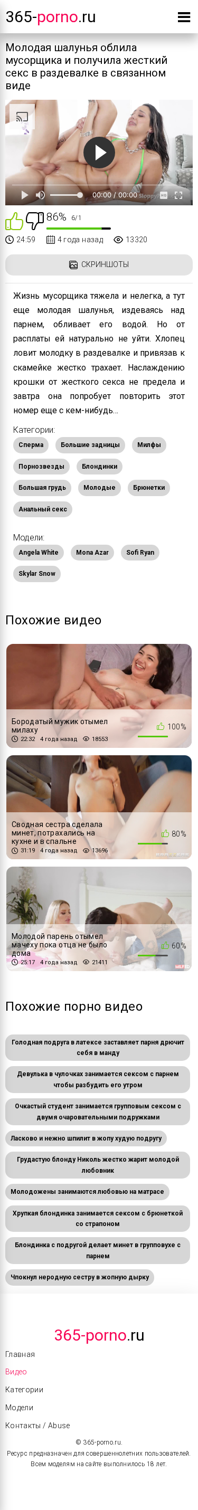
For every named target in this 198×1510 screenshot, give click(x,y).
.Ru (99, 1335)
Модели (19, 1407)
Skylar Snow (36, 573)
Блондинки (99, 466)
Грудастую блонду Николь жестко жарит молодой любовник (98, 1165)
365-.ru (50, 16)
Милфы (149, 445)
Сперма (30, 445)
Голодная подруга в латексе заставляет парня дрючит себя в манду (98, 1048)
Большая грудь (42, 487)
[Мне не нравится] (35, 220)
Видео (16, 1371)
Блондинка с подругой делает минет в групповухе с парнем (98, 1250)
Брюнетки (149, 487)
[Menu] (184, 19)
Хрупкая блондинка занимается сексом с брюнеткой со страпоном (98, 1219)
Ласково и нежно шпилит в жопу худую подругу (86, 1138)
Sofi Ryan (140, 552)
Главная (20, 1354)
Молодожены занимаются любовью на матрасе (87, 1191)
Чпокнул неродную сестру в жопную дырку (80, 1277)
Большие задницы (90, 445)
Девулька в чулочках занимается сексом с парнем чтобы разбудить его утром (98, 1079)
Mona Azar (92, 552)
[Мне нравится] (14, 220)
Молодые (99, 487)
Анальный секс (42, 509)
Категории (24, 1389)
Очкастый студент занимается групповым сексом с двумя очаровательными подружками (98, 1111)
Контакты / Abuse (37, 1425)
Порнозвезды (41, 466)
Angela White (38, 552)
